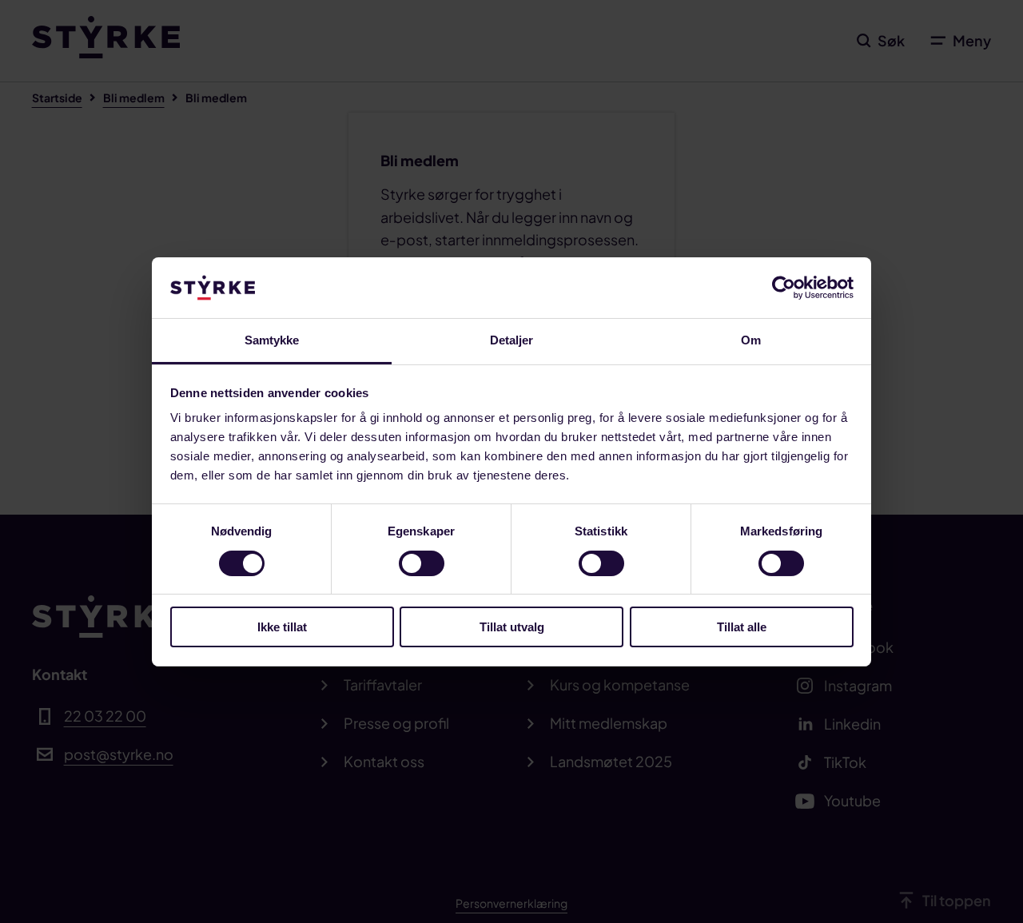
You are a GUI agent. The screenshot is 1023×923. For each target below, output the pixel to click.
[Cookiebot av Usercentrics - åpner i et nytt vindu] (784, 288)
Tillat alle (741, 627)
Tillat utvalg (512, 627)
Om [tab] (751, 340)
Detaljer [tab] (512, 340)
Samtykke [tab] (272, 340)
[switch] (421, 563)
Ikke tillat (282, 627)
